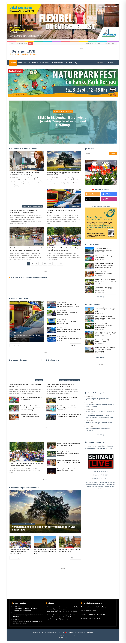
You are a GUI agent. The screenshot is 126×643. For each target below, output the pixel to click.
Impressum (107, 43)
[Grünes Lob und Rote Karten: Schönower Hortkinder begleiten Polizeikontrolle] (89, 289)
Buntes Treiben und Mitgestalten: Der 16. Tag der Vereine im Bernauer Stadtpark (19, 551)
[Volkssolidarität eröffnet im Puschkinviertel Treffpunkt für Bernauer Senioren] (89, 326)
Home (14, 62)
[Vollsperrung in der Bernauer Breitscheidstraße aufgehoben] (89, 250)
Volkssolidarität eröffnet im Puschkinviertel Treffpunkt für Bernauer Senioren (103, 325)
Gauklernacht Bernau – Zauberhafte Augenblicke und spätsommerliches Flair (45, 551)
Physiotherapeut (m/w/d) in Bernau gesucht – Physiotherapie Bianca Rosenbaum (67, 408)
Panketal (62, 437)
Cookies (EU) (98, 43)
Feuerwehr (67, 298)
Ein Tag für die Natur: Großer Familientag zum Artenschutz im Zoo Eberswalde (68, 453)
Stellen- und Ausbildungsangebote (63, 111)
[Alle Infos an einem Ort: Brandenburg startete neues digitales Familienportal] (51, 462)
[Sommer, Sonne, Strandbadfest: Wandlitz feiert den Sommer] (51, 471)
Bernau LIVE (22, 62)
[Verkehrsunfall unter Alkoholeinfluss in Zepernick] (51, 338)
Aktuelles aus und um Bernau (24, 149)
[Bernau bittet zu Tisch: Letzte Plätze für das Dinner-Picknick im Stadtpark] (89, 282)
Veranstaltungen (58, 62)
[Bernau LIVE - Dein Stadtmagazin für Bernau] (23, 52)
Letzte (60, 264)
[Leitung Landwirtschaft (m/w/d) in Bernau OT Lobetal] (51, 400)
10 (45, 264)
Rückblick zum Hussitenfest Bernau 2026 (29, 277)
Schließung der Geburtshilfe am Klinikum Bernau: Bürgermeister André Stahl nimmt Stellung (31, 408)
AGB (113, 43)
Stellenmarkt (45, 62)
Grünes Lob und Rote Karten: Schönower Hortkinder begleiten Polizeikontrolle (104, 288)
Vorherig (16, 345)
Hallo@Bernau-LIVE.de (102, 479)
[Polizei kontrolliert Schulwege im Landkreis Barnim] (51, 313)
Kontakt (69, 62)
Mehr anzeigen (100, 297)
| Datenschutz (89, 632)
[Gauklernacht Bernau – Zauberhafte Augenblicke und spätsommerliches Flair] (45, 542)
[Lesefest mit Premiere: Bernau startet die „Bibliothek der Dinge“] (51, 445)
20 (50, 264)
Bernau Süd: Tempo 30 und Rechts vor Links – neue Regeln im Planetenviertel (105, 349)
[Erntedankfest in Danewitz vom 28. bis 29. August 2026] (70, 542)
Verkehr (41, 437)
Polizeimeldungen (76, 298)
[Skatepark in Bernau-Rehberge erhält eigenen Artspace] (14, 400)
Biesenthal (73, 437)
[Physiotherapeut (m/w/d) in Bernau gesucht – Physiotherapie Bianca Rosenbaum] (51, 408)
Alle (63, 298)
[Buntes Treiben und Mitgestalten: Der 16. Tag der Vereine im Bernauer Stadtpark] (20, 542)
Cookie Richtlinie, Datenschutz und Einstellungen (63, 635)
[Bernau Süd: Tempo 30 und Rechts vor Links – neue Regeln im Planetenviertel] (89, 350)
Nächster (74, 345)
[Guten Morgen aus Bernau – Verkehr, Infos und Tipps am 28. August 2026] (89, 334)
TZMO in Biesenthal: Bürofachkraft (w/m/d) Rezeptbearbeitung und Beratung (63, 121)
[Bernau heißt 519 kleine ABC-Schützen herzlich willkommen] (14, 417)
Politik (32, 437)
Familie (14, 437)
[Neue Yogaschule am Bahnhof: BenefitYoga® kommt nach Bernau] (89, 318)
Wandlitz (52, 437)
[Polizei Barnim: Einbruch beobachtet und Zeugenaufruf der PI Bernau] (51, 330)
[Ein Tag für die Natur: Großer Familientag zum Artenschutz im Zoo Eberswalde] (51, 454)
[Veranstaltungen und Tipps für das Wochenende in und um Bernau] (45, 511)
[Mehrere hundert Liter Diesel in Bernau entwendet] (51, 321)
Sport (23, 437)
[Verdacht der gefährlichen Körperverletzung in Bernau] (27, 321)
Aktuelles (33, 62)
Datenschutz (90, 43)
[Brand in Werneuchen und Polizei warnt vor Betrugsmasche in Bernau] (51, 304)
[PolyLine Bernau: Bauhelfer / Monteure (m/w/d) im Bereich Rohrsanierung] (51, 417)
